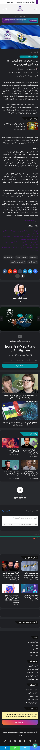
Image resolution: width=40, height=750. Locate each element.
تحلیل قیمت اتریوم (32, 693)
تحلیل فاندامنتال (33, 696)
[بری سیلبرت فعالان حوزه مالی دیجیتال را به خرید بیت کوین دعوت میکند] (29, 465)
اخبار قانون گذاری (25, 57)
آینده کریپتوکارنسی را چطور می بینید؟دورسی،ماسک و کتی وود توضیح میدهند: (11, 575)
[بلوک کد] (22, 524)
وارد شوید (5, 511)
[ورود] (6, 9)
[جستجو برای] (3, 9)
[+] (29, 524)
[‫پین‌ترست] (15, 271)
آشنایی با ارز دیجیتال (32, 676)
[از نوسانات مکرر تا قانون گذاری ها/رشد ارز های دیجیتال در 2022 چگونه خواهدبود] (10, 588)
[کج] (6, 524)
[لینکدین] (25, 271)
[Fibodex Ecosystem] (20, 20)
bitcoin (32, 257)
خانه (35, 52)
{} (27, 524)
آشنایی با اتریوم (33, 666)
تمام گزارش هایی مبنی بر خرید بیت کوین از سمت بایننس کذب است (30, 452)
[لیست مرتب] (14, 524)
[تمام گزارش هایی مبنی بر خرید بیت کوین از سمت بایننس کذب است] (29, 443)
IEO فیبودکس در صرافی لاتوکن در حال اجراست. (31, 596)
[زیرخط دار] (9, 524)
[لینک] (24, 524)
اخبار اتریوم (35, 645)
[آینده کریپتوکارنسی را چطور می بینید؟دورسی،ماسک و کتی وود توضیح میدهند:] (10, 566)
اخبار (31, 52)
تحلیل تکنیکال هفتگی (32, 699)
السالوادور (7, 257)
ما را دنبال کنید (19, 722)
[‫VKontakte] (5, 271)
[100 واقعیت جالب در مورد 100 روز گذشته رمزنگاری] (32, 126)
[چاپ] (17, 276)
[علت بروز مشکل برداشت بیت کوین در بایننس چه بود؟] (10, 465)
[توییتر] (30, 271)
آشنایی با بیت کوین (32, 672)
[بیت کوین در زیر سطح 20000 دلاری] (10, 443)
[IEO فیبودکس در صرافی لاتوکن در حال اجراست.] (29, 588)
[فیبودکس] (20, 9)
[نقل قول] (19, 524)
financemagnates (29, 220)
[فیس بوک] (35, 271)
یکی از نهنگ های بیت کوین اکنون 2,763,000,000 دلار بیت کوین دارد (20, 321)
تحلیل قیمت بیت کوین (31, 690)
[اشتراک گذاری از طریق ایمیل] (22, 276)
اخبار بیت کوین (34, 655)
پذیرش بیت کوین (17, 262)
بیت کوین (32, 262)
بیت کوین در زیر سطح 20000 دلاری (12, 451)
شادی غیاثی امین (30, 69)
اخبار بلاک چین (34, 652)
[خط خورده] (11, 524)
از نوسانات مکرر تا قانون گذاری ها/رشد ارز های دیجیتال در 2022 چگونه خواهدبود (11, 598)
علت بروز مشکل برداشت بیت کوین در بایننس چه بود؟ (11, 473)
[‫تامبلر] (20, 271)
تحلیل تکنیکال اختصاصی (31, 703)
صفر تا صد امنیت (33, 679)
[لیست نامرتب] (17, 524)
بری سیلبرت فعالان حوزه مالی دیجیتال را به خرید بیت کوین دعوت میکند (29, 473)
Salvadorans (20, 257)
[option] (20, 319)
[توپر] (4, 524)
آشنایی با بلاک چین (32, 669)
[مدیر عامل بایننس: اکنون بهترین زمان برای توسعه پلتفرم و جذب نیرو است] (29, 566)
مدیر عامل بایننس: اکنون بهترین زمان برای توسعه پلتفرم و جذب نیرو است (31, 575)
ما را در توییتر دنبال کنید (27, 622)
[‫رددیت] (10, 271)
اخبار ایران (35, 649)
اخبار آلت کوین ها (33, 642)
